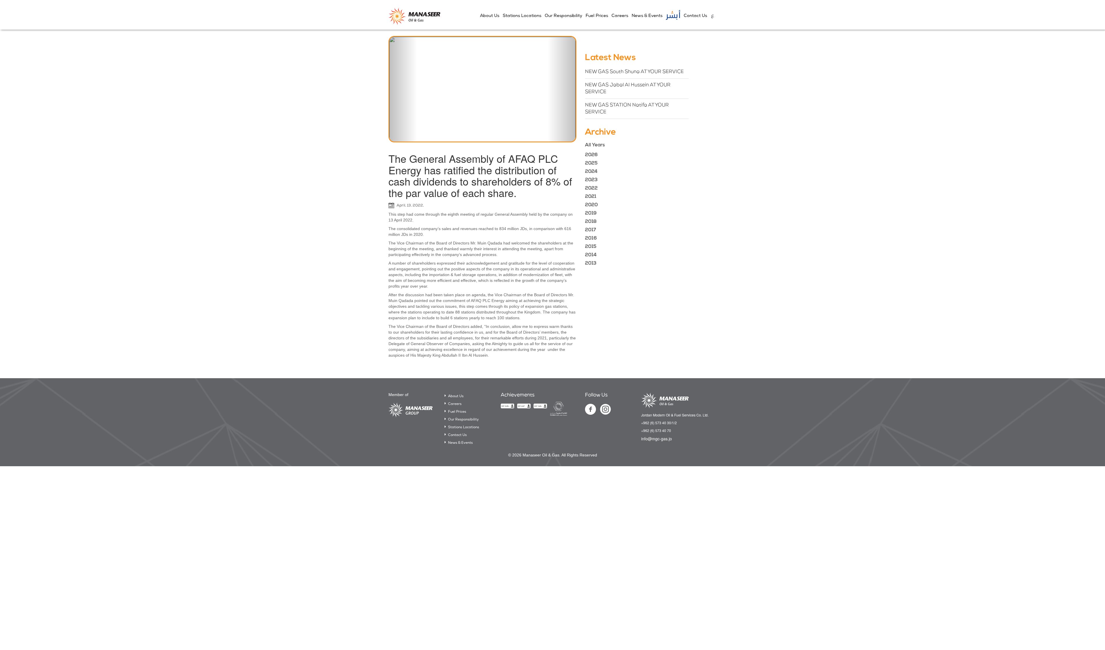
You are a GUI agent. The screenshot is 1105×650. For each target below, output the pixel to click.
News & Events (647, 16)
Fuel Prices (597, 16)
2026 (591, 154)
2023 (591, 179)
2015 (591, 246)
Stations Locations (522, 16)
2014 (591, 255)
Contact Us (695, 16)
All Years (595, 145)
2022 (591, 188)
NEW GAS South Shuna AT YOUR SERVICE (634, 71)
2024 (591, 171)
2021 (590, 196)
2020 (591, 204)
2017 (590, 230)
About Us (489, 16)
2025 (591, 163)
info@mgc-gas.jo (656, 438)
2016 (591, 238)
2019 (591, 213)
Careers (619, 16)
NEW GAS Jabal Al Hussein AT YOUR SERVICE (627, 88)
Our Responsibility (563, 16)
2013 (591, 263)
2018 (591, 221)
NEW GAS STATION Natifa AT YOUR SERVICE (627, 108)
